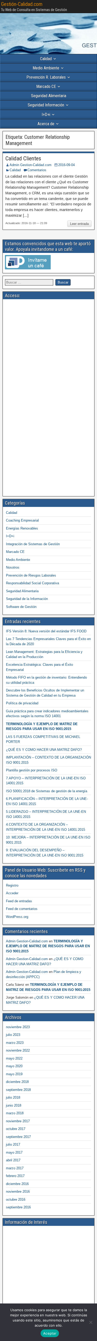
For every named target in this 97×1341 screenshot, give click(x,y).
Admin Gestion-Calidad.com (30, 165)
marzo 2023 (15, 1043)
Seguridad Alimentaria (48, 95)
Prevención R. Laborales (46, 77)
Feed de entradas (19, 901)
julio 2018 (13, 1097)
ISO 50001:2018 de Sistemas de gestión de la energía (46, 791)
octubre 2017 (15, 1129)
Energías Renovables (22, 528)
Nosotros (12, 567)
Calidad (46, 58)
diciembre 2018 (17, 1082)
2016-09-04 (66, 165)
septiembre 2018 (18, 1090)
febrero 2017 (15, 1176)
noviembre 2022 (18, 1050)
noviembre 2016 (18, 1191)
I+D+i (46, 114)
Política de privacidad (22, 703)
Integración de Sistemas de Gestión (33, 544)
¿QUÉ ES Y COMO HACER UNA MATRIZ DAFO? (44, 750)
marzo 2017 (15, 1168)
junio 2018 (13, 1105)
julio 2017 (13, 1144)
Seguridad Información (46, 105)
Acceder (12, 893)
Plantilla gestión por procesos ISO (31, 770)
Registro (12, 885)
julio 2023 (13, 1035)
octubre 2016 (15, 1199)
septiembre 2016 (18, 1207)
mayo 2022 (14, 1058)
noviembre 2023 (18, 1027)
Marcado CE (46, 86)
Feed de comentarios (22, 909)
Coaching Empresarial (22, 520)
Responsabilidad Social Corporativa (32, 583)
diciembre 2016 (17, 1184)
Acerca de (46, 123)
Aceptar (49, 1333)
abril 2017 (13, 1160)
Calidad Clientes (23, 158)
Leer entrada (79, 224)
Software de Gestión (21, 607)
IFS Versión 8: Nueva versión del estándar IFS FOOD (46, 631)
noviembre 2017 (18, 1121)
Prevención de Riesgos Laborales (31, 575)
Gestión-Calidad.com (21, 4)
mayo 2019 (14, 1074)
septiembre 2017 (18, 1137)
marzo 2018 (15, 1113)
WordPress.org (17, 917)
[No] (90, 1322)
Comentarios (36, 170)
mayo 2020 (14, 1066)
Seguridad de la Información (27, 599)
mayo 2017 (14, 1152)
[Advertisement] (48, 349)
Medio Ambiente (46, 68)
